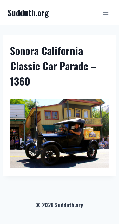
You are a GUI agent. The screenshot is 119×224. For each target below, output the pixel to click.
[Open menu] (105, 12)
